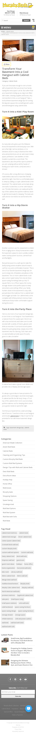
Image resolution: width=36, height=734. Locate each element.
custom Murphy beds (9, 548)
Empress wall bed (8, 560)
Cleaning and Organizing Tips (14, 455)
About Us (23, 709)
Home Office (7, 484)
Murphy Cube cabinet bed (11, 587)
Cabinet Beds (8, 451)
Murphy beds (8, 492)
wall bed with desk (17, 623)
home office (28, 564)
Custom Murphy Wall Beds (13, 459)
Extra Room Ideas (9, 475)
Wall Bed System (9, 512)
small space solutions (9, 603)
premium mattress (8, 595)
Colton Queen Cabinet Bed (11, 541)
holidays (19, 564)
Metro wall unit (22, 576)
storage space (20, 615)
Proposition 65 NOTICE (18, 727)
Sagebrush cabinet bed (25, 595)
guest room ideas (8, 564)
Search (26, 20)
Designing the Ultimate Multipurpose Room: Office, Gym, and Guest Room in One (21, 662)
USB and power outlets (23, 619)
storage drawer (7, 615)
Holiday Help (7, 480)
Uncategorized (8, 504)
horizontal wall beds (24, 568)
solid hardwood (7, 607)
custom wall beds (27, 552)
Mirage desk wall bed (9, 580)
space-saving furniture (22, 607)
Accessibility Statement (18, 731)
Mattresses (7, 488)
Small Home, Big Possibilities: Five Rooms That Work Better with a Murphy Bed (22, 640)
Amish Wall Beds (9, 447)
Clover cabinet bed (24, 537)
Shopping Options (9, 496)
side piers (5, 599)
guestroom (20, 560)
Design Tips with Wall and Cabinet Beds (17, 467)
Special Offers (8, 712)
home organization (8, 568)
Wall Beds (6, 521)
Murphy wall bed (27, 587)
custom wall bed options (10, 552)
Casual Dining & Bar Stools (22, 712)
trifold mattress (7, 619)
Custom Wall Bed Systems (12, 463)
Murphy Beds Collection (11, 705)
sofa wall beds (24, 603)
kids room (5, 572)
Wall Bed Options (9, 508)
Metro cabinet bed (8, 576)
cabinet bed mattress (9, 533)
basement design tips (17, 427)
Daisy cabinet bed (8, 556)
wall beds (5, 623)
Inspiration (15, 709)
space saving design (9, 611)
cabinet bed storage (9, 537)
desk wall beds (22, 556)
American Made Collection (12, 443)
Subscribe (18, 696)
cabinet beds (23, 533)
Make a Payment (17, 715)
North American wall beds (11, 591)
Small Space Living (17, 599)
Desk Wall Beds (8, 471)
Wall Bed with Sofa (10, 517)
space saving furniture (25, 611)
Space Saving (8, 500)
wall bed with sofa (8, 626)
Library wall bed (16, 572)
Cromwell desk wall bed (10, 545)
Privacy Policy (18, 729)
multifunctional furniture (10, 584)
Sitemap (18, 725)
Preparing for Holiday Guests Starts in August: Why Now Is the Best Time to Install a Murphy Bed (21, 651)
